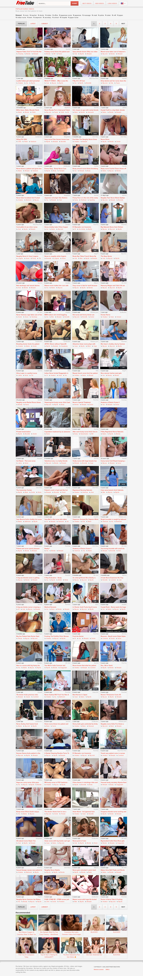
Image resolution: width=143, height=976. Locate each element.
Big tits (82, 54)
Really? (47, 548)
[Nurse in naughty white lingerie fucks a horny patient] (57, 242)
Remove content (99, 969)
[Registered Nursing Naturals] (85, 476)
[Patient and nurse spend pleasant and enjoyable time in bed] (29, 534)
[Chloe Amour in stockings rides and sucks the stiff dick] (85, 768)
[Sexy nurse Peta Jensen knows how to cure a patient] (57, 125)
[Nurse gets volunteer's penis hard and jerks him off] (85, 856)
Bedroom (29, 200)
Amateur (20, 83)
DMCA (107, 969)
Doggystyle (63, 667)
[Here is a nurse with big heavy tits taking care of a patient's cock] (29, 651)
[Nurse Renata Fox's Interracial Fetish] (57, 96)
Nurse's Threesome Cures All (111, 695)
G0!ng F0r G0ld (21, 139)
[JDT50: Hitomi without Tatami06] (57, 330)
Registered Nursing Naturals (82, 490)
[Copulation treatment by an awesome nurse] (57, 417)
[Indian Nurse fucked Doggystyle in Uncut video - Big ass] (57, 359)
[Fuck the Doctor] (85, 622)
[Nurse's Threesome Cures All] (113, 681)
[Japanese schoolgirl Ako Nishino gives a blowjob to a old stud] (57, 184)
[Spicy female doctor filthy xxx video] (85, 38)
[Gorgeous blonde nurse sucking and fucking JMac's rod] (113, 798)
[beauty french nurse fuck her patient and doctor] (85, 359)
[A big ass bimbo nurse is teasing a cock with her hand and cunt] (29, 593)
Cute (120, 580)
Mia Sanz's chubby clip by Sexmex (113, 344)
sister (109, 15)
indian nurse (21, 17)
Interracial (91, 112)
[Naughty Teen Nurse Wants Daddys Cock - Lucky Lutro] (113, 184)
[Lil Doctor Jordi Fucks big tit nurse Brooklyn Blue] (85, 593)
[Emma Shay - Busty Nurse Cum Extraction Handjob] (57, 154)
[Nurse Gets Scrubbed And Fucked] (29, 184)
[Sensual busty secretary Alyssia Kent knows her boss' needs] (113, 768)
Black (76, 112)
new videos (99, 3)
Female (63, 814)
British (60, 580)
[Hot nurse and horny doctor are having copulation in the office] (85, 301)
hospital (64, 17)
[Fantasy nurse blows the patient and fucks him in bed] (57, 38)
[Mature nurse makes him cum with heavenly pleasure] (57, 271)
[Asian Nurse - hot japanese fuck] (85, 798)
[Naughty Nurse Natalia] (57, 856)
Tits (40, 258)
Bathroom (28, 521)
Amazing (20, 54)
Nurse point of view (79, 841)
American (85, 492)
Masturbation (84, 434)
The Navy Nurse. (106, 256)
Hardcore (33, 141)
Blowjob (35, 54)
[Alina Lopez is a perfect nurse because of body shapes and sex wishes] (29, 359)
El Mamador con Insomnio (82, 227)
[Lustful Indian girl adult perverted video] (29, 67)
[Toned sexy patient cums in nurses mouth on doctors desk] (113, 739)
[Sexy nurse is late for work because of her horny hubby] (85, 271)
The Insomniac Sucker (24, 490)
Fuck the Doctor (78, 636)
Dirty (111, 83)
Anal (75, 54)
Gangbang (64, 346)
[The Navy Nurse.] (113, 242)
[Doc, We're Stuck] (113, 651)
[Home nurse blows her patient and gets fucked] (57, 710)
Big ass (54, 83)
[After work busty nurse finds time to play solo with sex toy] (85, 417)
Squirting (92, 200)
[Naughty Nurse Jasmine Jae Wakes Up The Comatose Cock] (29, 885)
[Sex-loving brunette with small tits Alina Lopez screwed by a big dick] (113, 534)
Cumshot (113, 580)
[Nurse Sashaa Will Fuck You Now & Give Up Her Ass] (57, 681)
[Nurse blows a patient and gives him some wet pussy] (29, 154)
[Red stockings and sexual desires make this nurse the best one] (29, 271)
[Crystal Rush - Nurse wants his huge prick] (113, 593)
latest (33, 23)
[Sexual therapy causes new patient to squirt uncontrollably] (29, 856)
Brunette (88, 83)
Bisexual (91, 726)
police (102, 15)
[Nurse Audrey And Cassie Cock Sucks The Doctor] (29, 710)
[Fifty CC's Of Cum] (85, 67)
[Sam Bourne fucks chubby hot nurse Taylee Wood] (29, 505)
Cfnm (19, 141)
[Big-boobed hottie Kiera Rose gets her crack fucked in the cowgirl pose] (113, 827)
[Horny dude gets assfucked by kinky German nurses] (85, 710)
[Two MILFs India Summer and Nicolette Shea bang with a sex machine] (57, 651)
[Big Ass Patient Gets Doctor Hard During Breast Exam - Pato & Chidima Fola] (29, 622)
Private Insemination (23, 432)
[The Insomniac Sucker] (29, 476)
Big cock (105, 54)
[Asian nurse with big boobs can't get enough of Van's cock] (57, 827)
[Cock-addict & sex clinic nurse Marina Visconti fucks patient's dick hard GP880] (29, 213)
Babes (20, 112)
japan (121, 15)
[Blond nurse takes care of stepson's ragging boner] (113, 38)
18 (47, 375)
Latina (20, 375)
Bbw (81, 258)
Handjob (61, 171)
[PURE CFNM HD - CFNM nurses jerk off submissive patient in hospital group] (57, 885)
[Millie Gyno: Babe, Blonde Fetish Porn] (29, 96)
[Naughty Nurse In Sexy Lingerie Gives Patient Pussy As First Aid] (29, 242)
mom (26, 15)
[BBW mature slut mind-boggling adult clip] (57, 301)
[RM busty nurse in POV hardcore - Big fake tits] (57, 768)
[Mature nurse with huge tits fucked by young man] (85, 885)
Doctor (118, 141)
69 (75, 229)
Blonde (28, 54)
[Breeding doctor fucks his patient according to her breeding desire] (29, 330)
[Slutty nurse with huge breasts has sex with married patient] (85, 447)
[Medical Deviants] (57, 593)
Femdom (61, 901)
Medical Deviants (50, 607)
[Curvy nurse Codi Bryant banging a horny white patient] (113, 447)
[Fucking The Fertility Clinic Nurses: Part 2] (57, 622)
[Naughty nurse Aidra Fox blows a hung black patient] (113, 710)
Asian (112, 317)
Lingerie (20, 258)
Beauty (91, 375)
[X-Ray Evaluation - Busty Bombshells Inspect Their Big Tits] (57, 564)
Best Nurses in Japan (80, 695)
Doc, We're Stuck (107, 665)
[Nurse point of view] (85, 827)
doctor (42, 15)
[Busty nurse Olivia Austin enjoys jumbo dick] (29, 798)
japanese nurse (66, 15)
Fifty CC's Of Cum (79, 81)
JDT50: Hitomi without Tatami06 (55, 344)
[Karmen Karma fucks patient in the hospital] (29, 739)
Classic (28, 697)
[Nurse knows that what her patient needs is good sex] (85, 651)
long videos (112, 3)
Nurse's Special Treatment (82, 402)
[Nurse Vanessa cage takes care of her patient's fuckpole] (29, 301)
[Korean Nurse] (113, 301)
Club (60, 200)
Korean (119, 317)
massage (87, 15)
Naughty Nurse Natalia (52, 870)
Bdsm (89, 521)
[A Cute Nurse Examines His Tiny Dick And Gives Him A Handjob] (113, 564)
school (56, 17)
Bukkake (55, 346)
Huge (95, 346)
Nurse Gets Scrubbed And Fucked (28, 198)
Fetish (34, 112)
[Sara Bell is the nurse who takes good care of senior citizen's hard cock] (57, 505)
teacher (34, 15)
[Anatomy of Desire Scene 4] (113, 388)
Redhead (83, 200)
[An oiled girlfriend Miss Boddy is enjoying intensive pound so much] (85, 564)
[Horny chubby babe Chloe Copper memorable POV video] (57, 213)
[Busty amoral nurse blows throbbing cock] (85, 154)
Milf (54, 54)
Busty (54, 171)
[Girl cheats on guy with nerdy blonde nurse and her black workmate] (85, 96)
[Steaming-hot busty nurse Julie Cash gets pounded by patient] (57, 388)
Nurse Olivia (105, 139)
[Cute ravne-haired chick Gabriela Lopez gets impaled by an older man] (113, 476)
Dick (119, 551)
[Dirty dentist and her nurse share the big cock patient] (113, 67)
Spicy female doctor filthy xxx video (85, 51)
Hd (68, 112)
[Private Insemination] (29, 417)
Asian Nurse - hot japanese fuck (84, 811)
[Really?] (57, 534)
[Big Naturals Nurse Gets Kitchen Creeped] (113, 213)
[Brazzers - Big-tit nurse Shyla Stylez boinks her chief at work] (113, 622)
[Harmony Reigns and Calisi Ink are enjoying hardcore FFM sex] (113, 271)
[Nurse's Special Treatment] (85, 388)
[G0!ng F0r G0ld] (29, 125)
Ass (27, 83)
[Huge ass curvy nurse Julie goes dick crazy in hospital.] (29, 768)
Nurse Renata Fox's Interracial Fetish (57, 110)
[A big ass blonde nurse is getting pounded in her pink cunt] (29, 564)
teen (30, 17)
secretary (48, 17)
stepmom (38, 17)
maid (95, 15)
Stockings (34, 317)
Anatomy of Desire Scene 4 (110, 402)
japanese (78, 15)
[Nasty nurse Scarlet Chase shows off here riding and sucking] (113, 154)
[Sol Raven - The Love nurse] (29, 447)
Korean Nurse (105, 315)
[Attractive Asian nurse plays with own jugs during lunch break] (85, 330)
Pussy (34, 258)
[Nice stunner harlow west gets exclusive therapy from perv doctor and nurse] (113, 359)
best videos (87, 3)
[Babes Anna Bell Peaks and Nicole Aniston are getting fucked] (113, 856)
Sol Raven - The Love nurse (25, 461)
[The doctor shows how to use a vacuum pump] (57, 798)
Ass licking (82, 229)
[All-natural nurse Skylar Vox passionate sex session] (29, 827)
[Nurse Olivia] (113, 125)
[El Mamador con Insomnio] (85, 213)
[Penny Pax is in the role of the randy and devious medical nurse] (85, 184)
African (20, 638)
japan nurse (74, 17)
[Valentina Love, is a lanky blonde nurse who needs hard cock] (57, 447)
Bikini (89, 346)
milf (115, 15)
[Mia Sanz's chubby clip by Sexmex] (113, 330)
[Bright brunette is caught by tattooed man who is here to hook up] (113, 505)
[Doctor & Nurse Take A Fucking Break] (113, 885)
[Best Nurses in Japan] (85, 681)
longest (44, 23)
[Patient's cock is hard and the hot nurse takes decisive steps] (57, 476)
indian (49, 15)
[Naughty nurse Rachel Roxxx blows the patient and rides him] (29, 388)
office (56, 15)
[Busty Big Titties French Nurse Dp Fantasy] (85, 242)
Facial (118, 83)
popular (21, 23)
